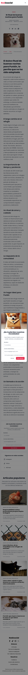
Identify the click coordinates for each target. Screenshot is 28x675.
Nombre (6, 342)
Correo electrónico (9, 348)
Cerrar (12, 358)
